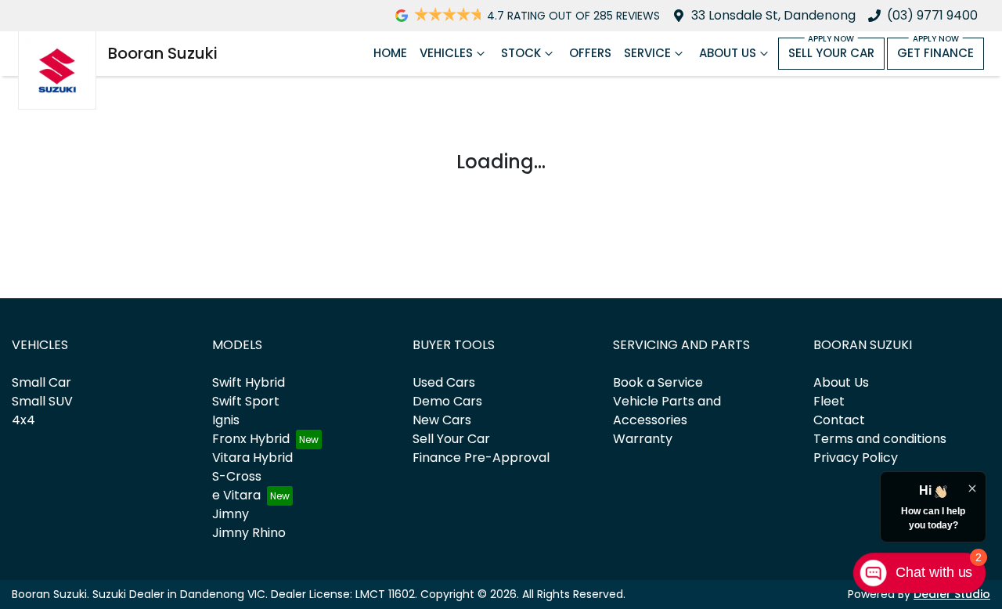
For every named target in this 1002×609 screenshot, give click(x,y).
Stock (521, 53)
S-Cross (236, 476)
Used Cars (444, 382)
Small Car (41, 382)
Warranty (642, 439)
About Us (727, 53)
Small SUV (42, 401)
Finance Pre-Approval (481, 458)
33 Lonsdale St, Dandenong (773, 15)
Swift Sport (245, 401)
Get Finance (935, 53)
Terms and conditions (879, 439)
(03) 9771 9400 (932, 15)
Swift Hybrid (248, 382)
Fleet (829, 401)
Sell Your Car (831, 53)
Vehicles (446, 53)
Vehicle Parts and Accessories (667, 410)
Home (390, 53)
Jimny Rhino (249, 533)
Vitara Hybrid (252, 458)
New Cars (442, 420)
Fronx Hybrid (251, 439)
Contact (839, 420)
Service (647, 53)
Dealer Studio (952, 594)
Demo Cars (447, 401)
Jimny (230, 514)
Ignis (226, 420)
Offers (590, 53)
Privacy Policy (855, 458)
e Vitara (236, 495)
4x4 (23, 420)
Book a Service (658, 382)
